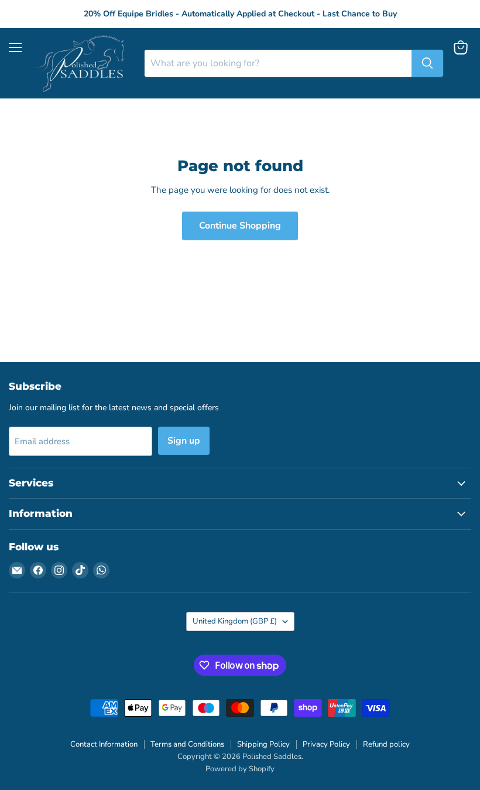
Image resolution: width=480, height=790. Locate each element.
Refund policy (386, 744)
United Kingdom (235, 621)
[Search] (427, 63)
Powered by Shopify (240, 769)
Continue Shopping (240, 225)
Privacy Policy (326, 744)
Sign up (183, 440)
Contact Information (104, 744)
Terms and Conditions (187, 744)
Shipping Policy (263, 744)
